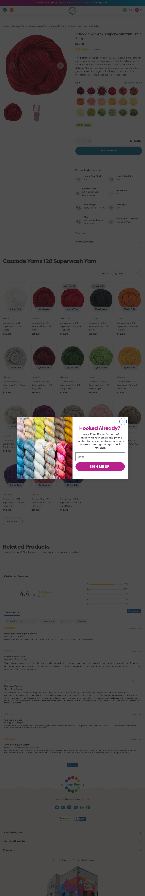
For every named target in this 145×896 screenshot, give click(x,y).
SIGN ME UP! (100, 466)
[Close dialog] (123, 421)
